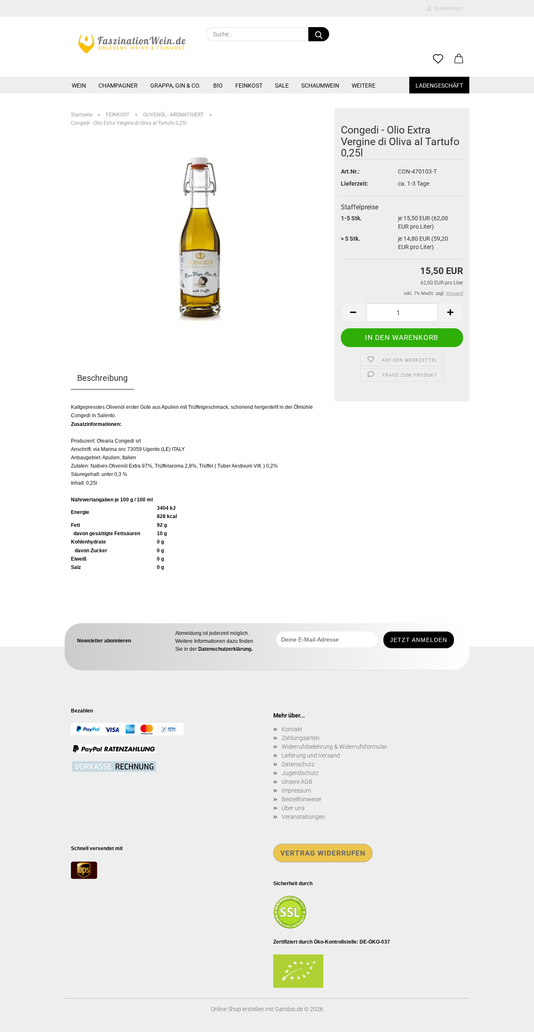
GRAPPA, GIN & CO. (175, 85)
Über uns (293, 808)
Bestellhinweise (301, 799)
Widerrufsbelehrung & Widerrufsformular (334, 746)
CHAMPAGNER (118, 85)
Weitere (363, 85)
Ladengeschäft (439, 85)
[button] (458, 59)
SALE (282, 85)
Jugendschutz (300, 773)
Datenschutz (298, 764)
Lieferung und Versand (311, 755)
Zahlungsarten (301, 738)
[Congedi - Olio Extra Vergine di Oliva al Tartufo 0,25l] (200, 237)
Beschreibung (102, 378)
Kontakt (292, 729)
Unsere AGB (297, 781)
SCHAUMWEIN (320, 85)
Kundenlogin (447, 8)
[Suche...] (318, 34)
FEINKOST (248, 85)
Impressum (296, 790)
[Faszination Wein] (132, 44)
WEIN (79, 85)
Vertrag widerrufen (322, 853)
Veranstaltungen (303, 816)
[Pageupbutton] (511, 1019)
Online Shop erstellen (237, 1009)
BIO (218, 85)
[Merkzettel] (438, 59)
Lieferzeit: (354, 183)
